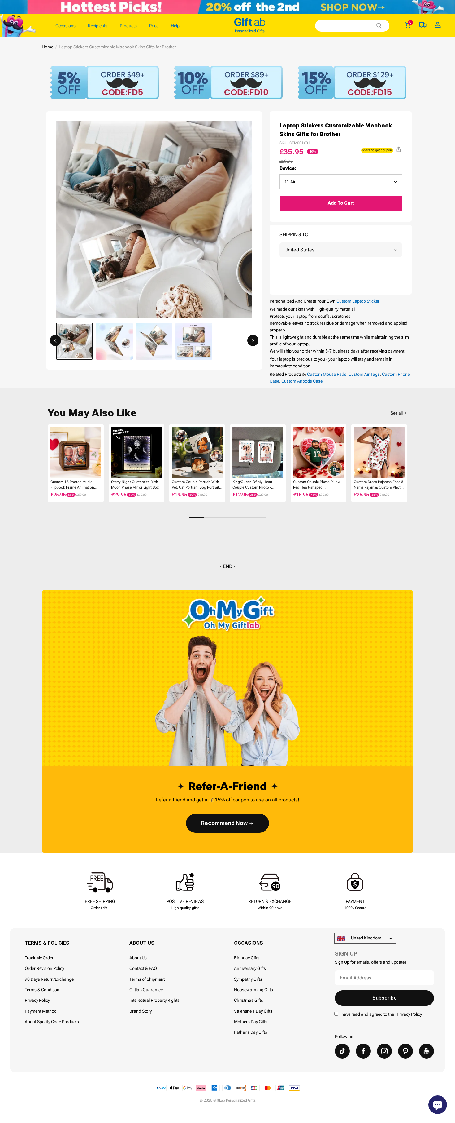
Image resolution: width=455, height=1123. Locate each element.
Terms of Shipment (147, 979)
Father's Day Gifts (250, 1032)
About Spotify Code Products (52, 1021)
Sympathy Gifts (248, 979)
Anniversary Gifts (250, 968)
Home (47, 46)
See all (397, 413)
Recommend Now (224, 823)
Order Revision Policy (44, 968)
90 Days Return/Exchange (49, 979)
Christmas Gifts (248, 1000)
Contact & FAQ (143, 968)
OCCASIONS (248, 943)
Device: (288, 168)
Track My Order (39, 957)
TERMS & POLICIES (47, 943)
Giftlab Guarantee (146, 989)
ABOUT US (141, 943)
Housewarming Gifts (253, 989)
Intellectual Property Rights (154, 1000)
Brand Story (140, 1011)
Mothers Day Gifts (250, 1021)
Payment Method (41, 1011)
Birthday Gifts (246, 957)
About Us (138, 957)
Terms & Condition (42, 989)
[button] (55, 340)
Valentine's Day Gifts (253, 1011)
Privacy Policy (37, 1000)
